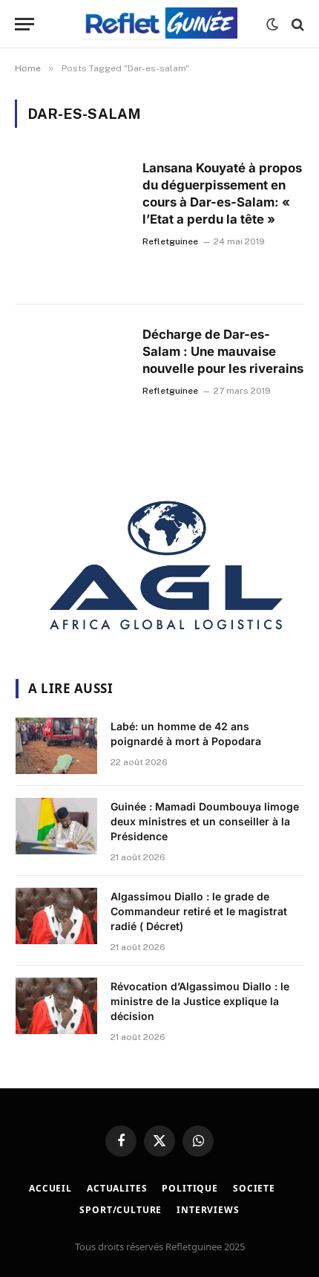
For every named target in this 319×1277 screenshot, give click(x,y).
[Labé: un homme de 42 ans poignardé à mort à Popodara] (56, 746)
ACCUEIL (50, 1188)
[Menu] (24, 24)
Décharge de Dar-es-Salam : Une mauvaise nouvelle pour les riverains (222, 351)
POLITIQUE (190, 1188)
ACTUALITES (117, 1188)
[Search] (296, 24)
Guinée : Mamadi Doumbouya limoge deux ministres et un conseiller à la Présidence (205, 821)
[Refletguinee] (159, 24)
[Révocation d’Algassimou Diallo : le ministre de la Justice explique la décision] (56, 1006)
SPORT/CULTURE (120, 1209)
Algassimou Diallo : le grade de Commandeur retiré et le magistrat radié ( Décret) (199, 911)
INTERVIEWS (208, 1209)
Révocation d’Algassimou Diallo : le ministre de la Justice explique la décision (200, 1001)
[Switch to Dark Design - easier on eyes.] (272, 24)
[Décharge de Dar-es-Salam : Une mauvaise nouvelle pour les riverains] (73, 388)
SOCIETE (254, 1188)
